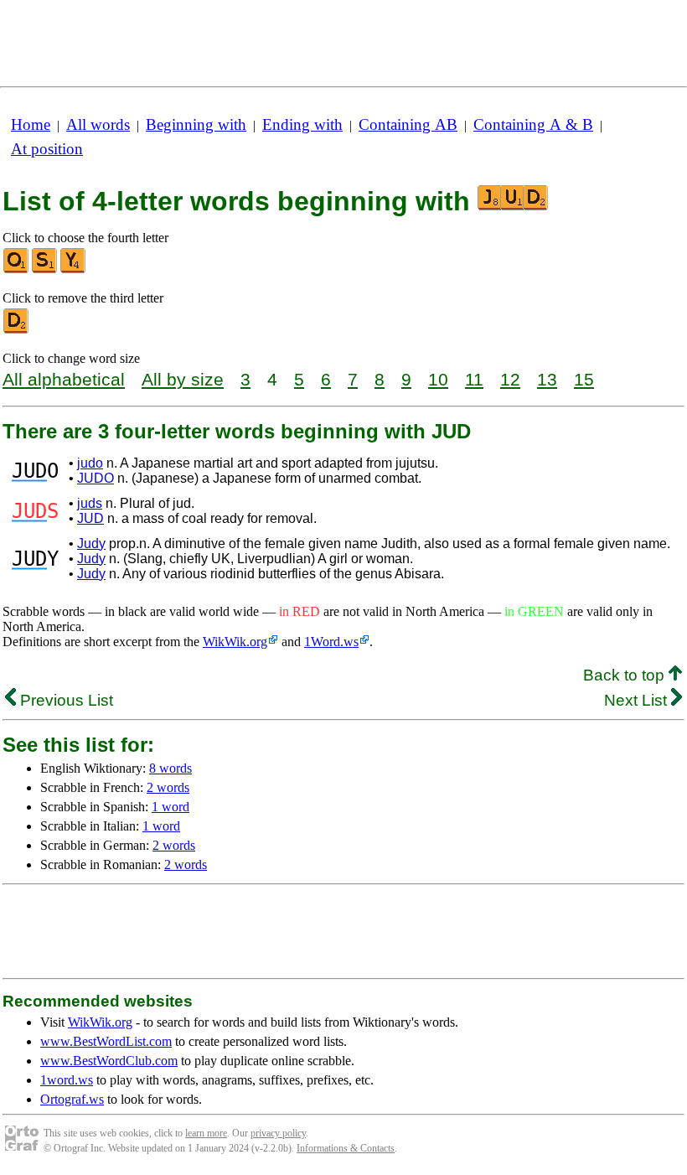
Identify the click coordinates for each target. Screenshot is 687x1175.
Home (30, 124)
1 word (170, 807)
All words (98, 124)
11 (474, 379)
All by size (183, 379)
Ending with (302, 124)
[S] (45, 269)
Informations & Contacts (346, 1148)
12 (510, 379)
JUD (90, 518)
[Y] (73, 269)
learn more (206, 1133)
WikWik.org (235, 641)
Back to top (626, 675)
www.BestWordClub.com (109, 1060)
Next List (637, 700)
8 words (170, 768)
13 (547, 379)
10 (438, 379)
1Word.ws (331, 641)
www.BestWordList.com (106, 1041)
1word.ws (66, 1080)
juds (89, 503)
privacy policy (278, 1133)
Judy (91, 543)
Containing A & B (533, 124)
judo (90, 463)
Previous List (64, 700)
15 (584, 379)
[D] (17, 330)
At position (47, 149)
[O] (17, 269)
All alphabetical (64, 379)
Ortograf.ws (72, 1099)
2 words (168, 787)
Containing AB (408, 124)
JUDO (95, 478)
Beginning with (196, 124)
